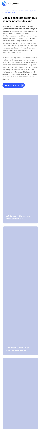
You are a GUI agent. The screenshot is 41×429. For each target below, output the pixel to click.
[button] (38, 4)
